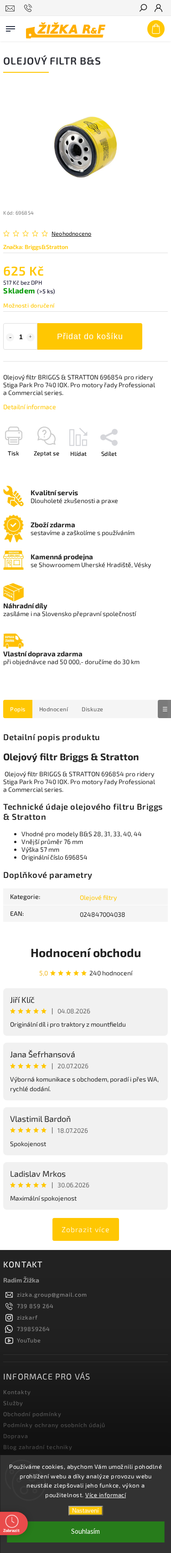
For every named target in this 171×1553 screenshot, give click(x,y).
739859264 (33, 1328)
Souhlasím (85, 1532)
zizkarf (27, 1317)
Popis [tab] (18, 709)
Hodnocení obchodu (86, 952)
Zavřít (145, 469)
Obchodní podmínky (32, 1414)
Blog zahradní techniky (38, 1446)
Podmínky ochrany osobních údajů (54, 1425)
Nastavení (85, 1510)
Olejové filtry (98, 897)
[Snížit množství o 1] (10, 337)
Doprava (15, 1435)
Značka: (35, 246)
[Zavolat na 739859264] (29, 8)
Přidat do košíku (90, 336)
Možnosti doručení (29, 305)
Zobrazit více (86, 1229)
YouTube (29, 1340)
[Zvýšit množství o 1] (30, 337)
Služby (13, 1403)
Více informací (105, 1495)
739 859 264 (35, 1305)
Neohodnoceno (71, 234)
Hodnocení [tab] (53, 709)
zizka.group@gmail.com (52, 1294)
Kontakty (17, 1392)
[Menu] (10, 27)
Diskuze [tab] (93, 709)
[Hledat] (143, 9)
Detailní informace (29, 407)
